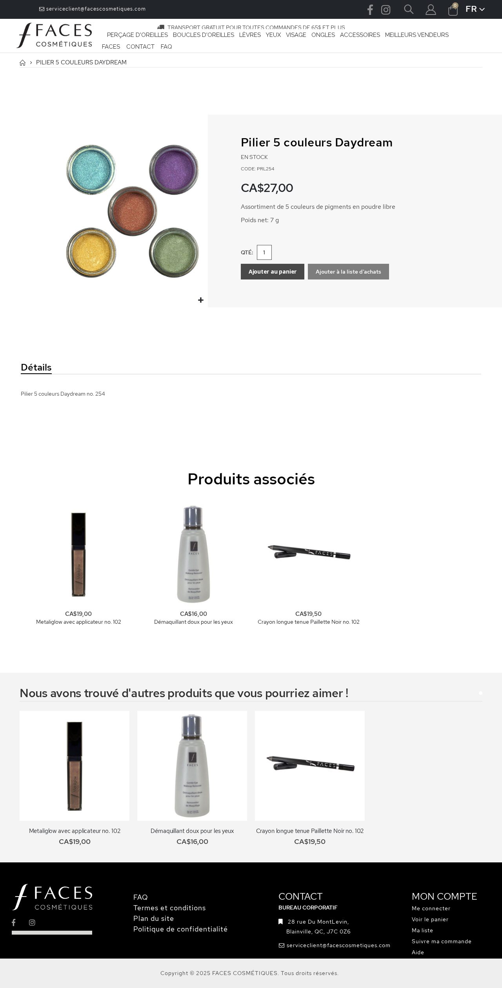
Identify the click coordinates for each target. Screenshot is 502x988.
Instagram (386, 9)
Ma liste (422, 930)
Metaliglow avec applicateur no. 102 (78, 621)
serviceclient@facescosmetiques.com (95, 8)
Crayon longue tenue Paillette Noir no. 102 (309, 621)
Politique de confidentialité (180, 928)
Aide (418, 952)
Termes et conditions (169, 907)
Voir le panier (430, 919)
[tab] (90, 368)
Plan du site (153, 918)
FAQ (140, 897)
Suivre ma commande (442, 941)
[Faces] (54, 36)
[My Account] (431, 9)
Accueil (22, 63)
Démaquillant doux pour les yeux (193, 621)
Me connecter (431, 908)
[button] (201, 300)
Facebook (370, 9)
